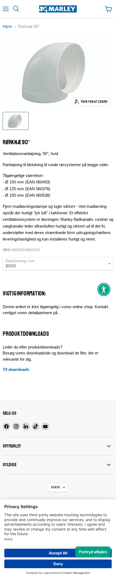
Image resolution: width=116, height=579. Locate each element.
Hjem (7, 26)
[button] (104, 289)
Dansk (55, 487)
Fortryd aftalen (93, 552)
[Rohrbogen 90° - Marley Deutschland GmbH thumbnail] (15, 121)
